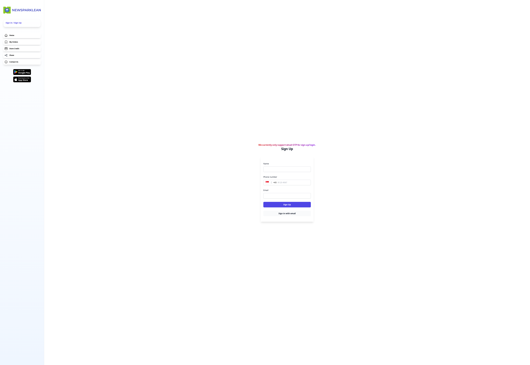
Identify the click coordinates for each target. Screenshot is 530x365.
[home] (22, 10)
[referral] (22, 55)
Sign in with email (287, 213)
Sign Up (287, 204)
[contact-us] (22, 62)
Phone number (270, 177)
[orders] (22, 42)
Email (265, 190)
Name (266, 163)
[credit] (22, 48)
